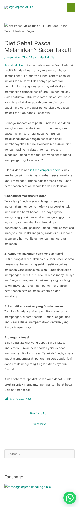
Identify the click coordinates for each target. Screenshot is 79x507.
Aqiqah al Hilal (13, 65)
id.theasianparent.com (45, 170)
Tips (25, 57)
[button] (69, 498)
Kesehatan (13, 57)
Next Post (39, 423)
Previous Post (39, 413)
